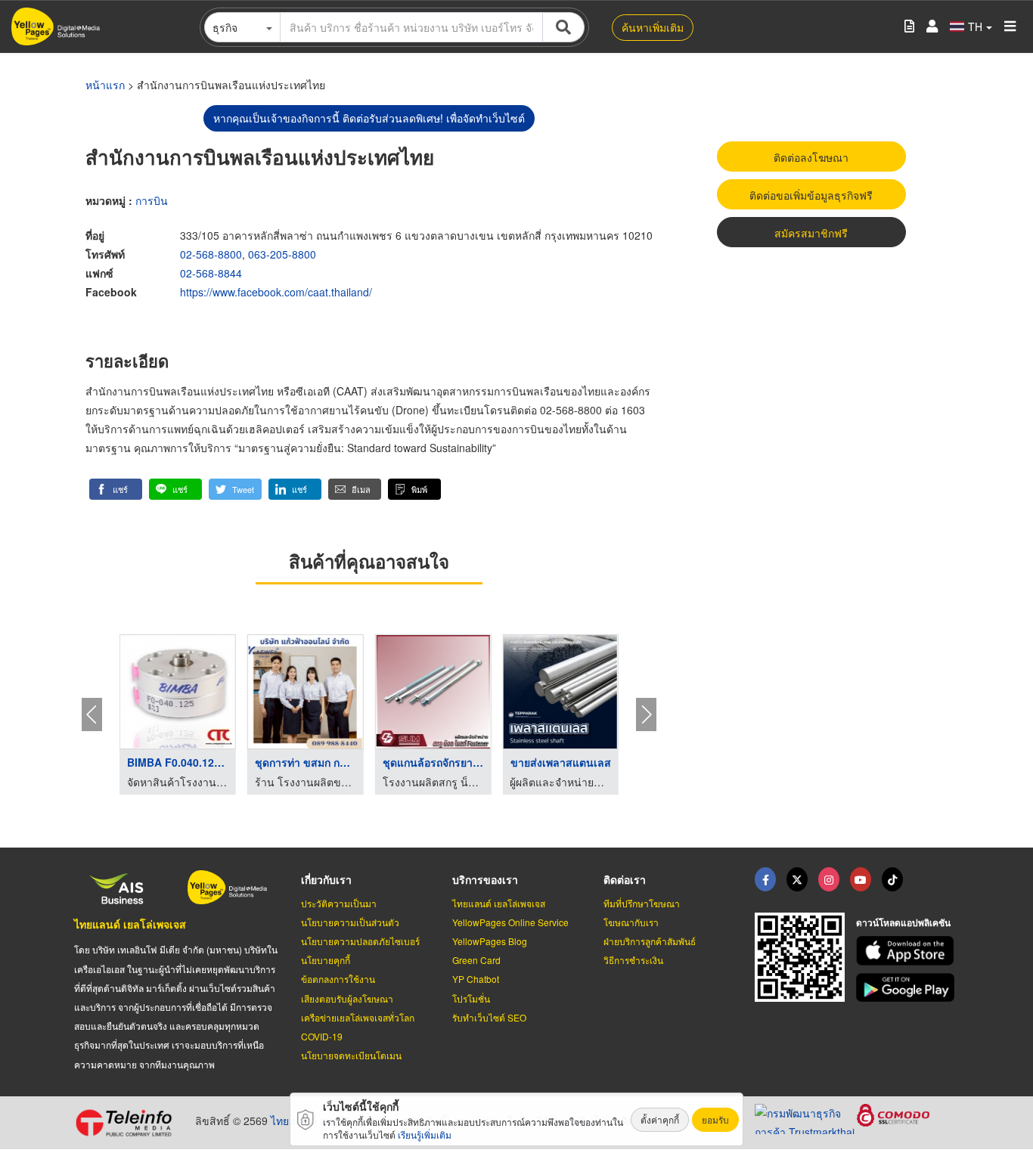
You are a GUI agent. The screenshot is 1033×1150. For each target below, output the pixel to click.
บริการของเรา (485, 879)
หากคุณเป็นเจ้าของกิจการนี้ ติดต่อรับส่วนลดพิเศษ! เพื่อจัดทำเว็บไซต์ (369, 118)
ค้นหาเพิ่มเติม (653, 27)
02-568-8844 (211, 273)
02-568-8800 (211, 254)
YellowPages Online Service (510, 922)
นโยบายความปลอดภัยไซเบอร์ (360, 941)
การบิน (151, 200)
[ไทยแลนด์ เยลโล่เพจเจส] (797, 879)
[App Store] (907, 951)
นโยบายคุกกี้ (325, 959)
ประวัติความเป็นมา (339, 903)
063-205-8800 (282, 254)
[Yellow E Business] (765, 879)
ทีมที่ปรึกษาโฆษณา (641, 903)
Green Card (476, 959)
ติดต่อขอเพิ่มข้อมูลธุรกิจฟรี (811, 195)
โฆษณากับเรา (631, 922)
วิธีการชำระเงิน (633, 959)
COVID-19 (322, 1036)
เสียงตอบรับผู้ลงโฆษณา (347, 998)
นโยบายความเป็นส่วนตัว (350, 922)
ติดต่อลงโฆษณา (811, 157)
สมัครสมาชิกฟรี (811, 232)
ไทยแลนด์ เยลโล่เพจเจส (130, 923)
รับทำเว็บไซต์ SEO (489, 1017)
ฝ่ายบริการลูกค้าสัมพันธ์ (649, 941)
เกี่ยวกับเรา (326, 879)
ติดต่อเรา (624, 879)
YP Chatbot (475, 978)
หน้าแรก (105, 84)
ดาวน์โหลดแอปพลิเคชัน (903, 922)
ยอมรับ (715, 1119)
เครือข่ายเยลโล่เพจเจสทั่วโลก (357, 1017)
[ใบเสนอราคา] (909, 26)
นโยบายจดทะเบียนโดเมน (351, 1055)
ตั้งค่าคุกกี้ (660, 1119)
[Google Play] (907, 988)
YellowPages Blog (489, 941)
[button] (115, 489)
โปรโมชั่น (471, 998)
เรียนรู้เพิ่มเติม (424, 1134)
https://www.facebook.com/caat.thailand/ (276, 291)
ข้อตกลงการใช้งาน (338, 978)
